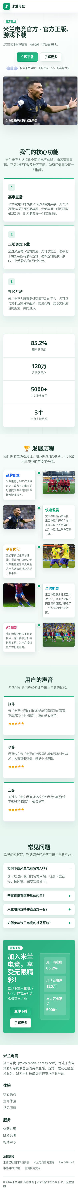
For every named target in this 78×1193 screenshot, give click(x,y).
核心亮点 (9, 1094)
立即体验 (9, 1101)
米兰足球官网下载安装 (16, 1162)
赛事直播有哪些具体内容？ (26, 896)
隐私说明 (9, 1135)
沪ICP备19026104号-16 (50, 1182)
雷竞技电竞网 (32, 1168)
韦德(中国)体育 (11, 1168)
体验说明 (9, 1129)
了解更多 (50, 57)
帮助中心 (9, 1142)
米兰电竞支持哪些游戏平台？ (28, 909)
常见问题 (9, 1107)
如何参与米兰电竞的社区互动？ (29, 923)
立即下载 (27, 57)
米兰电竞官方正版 (44, 1162)
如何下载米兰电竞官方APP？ (28, 868)
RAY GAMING (66, 1162)
